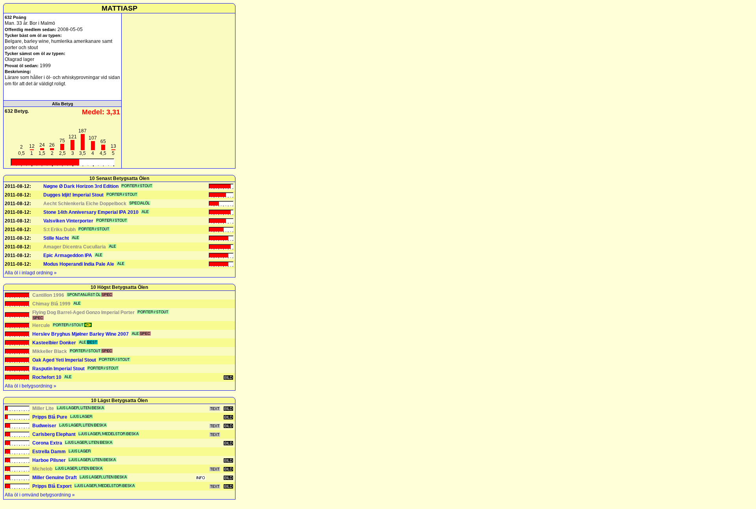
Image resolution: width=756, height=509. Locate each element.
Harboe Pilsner (49, 460)
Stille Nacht (56, 238)
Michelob (42, 469)
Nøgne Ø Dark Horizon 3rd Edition (81, 186)
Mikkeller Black (49, 351)
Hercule (41, 325)
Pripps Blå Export (52, 486)
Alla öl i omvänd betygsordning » (40, 495)
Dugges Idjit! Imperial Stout (73, 195)
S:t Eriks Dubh (59, 229)
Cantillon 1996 (48, 295)
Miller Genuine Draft (54, 477)
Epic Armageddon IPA (67, 255)
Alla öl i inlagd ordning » (31, 273)
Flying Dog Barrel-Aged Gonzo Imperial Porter (83, 312)
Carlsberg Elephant (54, 434)
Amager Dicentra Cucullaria (74, 247)
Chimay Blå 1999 (51, 304)
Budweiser (44, 425)
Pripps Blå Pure (49, 417)
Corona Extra (47, 443)
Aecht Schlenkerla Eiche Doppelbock (84, 203)
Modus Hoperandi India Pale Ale (78, 264)
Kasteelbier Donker (54, 342)
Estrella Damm (49, 451)
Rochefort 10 (46, 377)
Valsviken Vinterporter (68, 221)
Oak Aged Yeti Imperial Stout (64, 360)
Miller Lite (43, 408)
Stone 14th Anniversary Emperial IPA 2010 (91, 212)
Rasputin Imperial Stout (58, 368)
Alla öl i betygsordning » (30, 386)
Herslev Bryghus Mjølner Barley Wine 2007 (80, 334)
